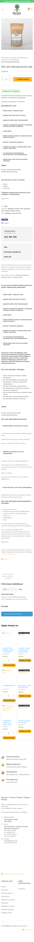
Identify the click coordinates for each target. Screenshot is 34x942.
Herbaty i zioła (19, 209)
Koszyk (3, 886)
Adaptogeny (11, 209)
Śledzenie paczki (6, 893)
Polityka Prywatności (8, 900)
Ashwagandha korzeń (9, 685)
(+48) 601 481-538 (10, 843)
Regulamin (4, 903)
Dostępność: (6, 91)
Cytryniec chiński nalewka (8, 554)
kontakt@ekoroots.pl (10, 841)
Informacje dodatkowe (12, 252)
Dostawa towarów (7, 909)
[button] (9, 665)
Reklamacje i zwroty (7, 906)
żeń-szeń (18, 213)
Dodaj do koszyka (23, 79)
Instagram (21, 889)
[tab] (15, 247)
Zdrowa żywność (15, 211)
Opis (5, 247)
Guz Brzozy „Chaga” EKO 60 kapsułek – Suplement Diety (24, 650)
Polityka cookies (6, 913)
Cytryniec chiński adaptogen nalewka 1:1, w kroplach (8, 650)
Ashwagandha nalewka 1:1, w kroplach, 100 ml (7, 722)
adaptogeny (8, 213)
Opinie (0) (7, 257)
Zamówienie (5, 896)
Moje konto (4, 890)
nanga (13, 213)
